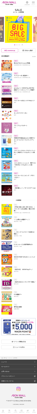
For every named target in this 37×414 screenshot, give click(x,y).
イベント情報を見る (20, 341)
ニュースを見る (20, 347)
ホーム (5, 358)
